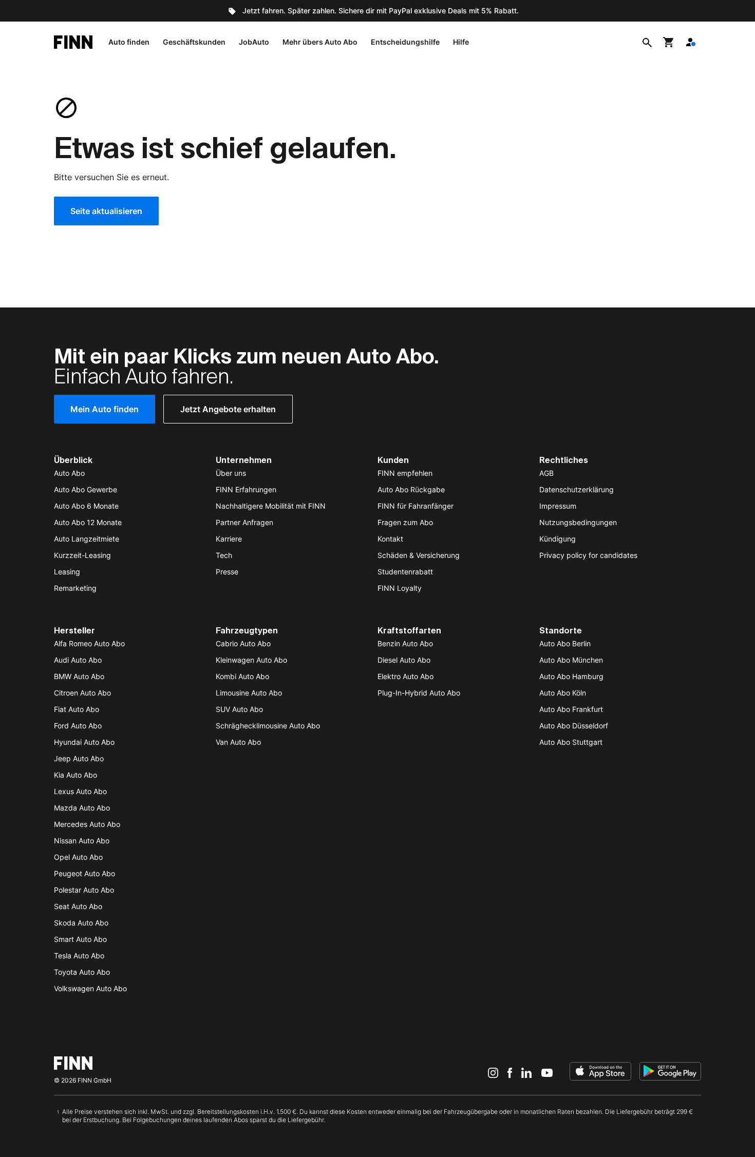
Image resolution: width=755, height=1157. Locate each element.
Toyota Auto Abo (82, 972)
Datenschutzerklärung (576, 489)
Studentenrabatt (405, 571)
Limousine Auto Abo (249, 692)
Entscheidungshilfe (405, 41)
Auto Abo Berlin (565, 643)
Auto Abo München (571, 659)
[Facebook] (509, 1072)
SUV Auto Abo (239, 709)
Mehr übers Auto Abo (319, 41)
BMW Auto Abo (79, 676)
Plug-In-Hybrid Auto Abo (419, 692)
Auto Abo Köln (562, 692)
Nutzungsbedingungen (578, 522)
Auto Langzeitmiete (86, 538)
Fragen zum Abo (405, 522)
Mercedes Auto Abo (87, 824)
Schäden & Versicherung (419, 555)
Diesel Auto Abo (404, 659)
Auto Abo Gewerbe (85, 489)
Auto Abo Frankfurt (571, 709)
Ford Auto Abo (78, 725)
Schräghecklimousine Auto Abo (268, 725)
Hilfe (461, 41)
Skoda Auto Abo (81, 922)
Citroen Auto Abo (82, 692)
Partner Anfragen (244, 522)
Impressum (557, 506)
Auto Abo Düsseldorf (573, 725)
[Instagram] (493, 1072)
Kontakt (390, 538)
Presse (227, 571)
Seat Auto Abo (78, 906)
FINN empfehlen (405, 473)
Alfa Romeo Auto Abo (89, 643)
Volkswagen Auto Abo (90, 988)
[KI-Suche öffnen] (647, 42)
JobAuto (254, 41)
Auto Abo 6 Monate (86, 506)
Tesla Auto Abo (79, 955)
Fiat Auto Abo (76, 709)
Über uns (231, 473)
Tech (224, 555)
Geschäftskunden (194, 41)
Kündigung (557, 538)
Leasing (67, 571)
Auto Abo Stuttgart (570, 742)
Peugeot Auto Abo (84, 873)
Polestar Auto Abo (84, 889)
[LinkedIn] (526, 1072)
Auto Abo (69, 473)
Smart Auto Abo (80, 939)
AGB (546, 473)
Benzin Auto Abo (405, 643)
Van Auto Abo (238, 742)
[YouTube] (547, 1072)
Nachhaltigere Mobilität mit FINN (271, 506)
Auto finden (128, 41)
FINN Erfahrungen (246, 489)
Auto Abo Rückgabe (411, 489)
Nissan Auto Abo (81, 840)
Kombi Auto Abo (242, 676)
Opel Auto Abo (78, 857)
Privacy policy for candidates (588, 555)
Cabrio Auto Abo (243, 643)
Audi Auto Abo (78, 659)
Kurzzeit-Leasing (82, 555)
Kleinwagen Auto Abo (251, 659)
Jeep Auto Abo (79, 758)
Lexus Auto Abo (80, 791)
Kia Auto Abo (75, 774)
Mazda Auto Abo (82, 807)
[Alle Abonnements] (690, 42)
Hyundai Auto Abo (84, 742)
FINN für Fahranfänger (416, 506)
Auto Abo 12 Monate (88, 522)
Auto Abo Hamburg (571, 676)
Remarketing (75, 588)
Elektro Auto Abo (405, 676)
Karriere (229, 538)
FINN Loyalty (400, 588)
